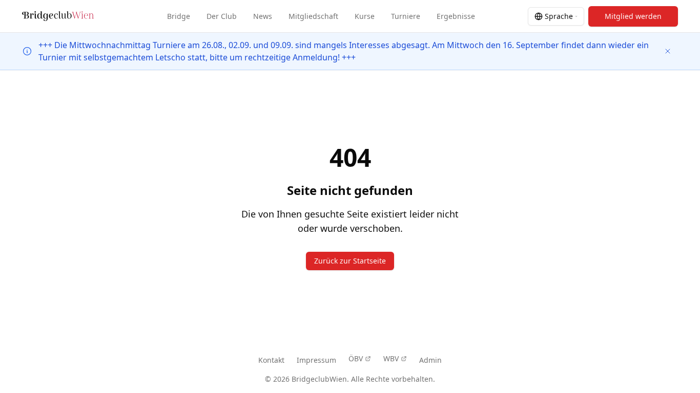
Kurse (365, 16)
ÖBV (355, 358)
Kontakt (271, 360)
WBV (391, 358)
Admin (430, 360)
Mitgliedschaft (313, 16)
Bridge (178, 16)
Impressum (316, 360)
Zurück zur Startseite (350, 261)
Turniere (405, 16)
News (262, 16)
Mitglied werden (633, 16)
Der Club (222, 16)
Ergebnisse (456, 16)
